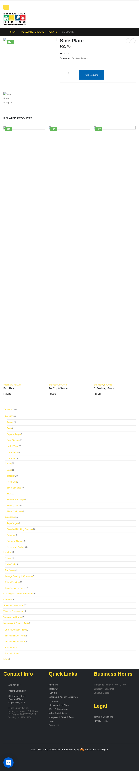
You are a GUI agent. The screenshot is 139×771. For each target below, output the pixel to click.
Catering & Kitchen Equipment (63, 697)
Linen (51, 721)
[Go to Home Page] (4, 32)
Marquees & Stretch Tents (61, 717)
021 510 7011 (15, 685)
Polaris (84, 58)
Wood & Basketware (59, 709)
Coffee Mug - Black (104, 388)
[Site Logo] (14, 19)
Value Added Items (58, 713)
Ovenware (53, 701)
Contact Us (54, 725)
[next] (133, 40)
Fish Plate (8, 388)
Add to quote (91, 74)
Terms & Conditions (103, 717)
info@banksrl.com (17, 691)
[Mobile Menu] (6, 7)
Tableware (53, 689)
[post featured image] (24, 253)
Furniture (53, 693)
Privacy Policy (101, 721)
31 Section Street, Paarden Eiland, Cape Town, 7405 (17, 699)
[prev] (128, 40)
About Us (53, 685)
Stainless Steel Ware (59, 705)
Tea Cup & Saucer (58, 388)
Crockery (76, 58)
